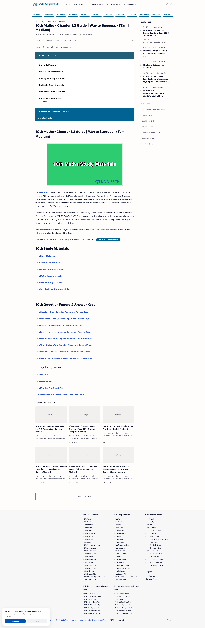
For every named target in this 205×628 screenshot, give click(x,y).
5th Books (84, 14)
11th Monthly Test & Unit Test (126, 577)
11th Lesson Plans (121, 574)
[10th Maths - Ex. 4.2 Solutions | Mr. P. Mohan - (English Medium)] (118, 414)
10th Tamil (150, 519)
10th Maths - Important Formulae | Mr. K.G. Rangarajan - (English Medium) (50, 429)
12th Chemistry (89, 533)
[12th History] (158, 73)
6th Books (96, 14)
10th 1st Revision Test (154, 554)
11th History (119, 557)
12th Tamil (87, 519)
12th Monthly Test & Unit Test (95, 577)
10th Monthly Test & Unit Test (49, 388)
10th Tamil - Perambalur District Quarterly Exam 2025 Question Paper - (156, 33)
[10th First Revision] (160, 62)
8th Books (120, 14)
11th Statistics (120, 562)
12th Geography (90, 559)
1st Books (36, 14)
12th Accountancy (91, 548)
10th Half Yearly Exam (154, 548)
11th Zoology (119, 542)
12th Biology (88, 536)
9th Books (132, 14)
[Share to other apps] (70, 47)
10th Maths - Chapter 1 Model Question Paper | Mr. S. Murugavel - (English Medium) (84, 429)
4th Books (73, 14)
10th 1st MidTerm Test (154, 562)
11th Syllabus (120, 571)
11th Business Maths (122, 565)
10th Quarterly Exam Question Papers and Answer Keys (61, 312)
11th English (119, 522)
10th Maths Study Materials (51, 85)
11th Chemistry (120, 533)
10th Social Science (153, 530)
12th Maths (88, 528)
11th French (119, 525)
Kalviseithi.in (41, 192)
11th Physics (119, 530)
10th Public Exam (152, 551)
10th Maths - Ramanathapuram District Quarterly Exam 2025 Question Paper (154, 93)
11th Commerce (121, 551)
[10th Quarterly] (158, 27)
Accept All (15, 621)
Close (37, 621)
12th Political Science (92, 568)
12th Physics (88, 530)
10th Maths (150, 525)
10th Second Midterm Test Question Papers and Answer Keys (64, 358)
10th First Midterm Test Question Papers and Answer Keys (62, 351)
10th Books (144, 14)
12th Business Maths (91, 565)
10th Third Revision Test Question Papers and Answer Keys (63, 345)
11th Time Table (121, 580)
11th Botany (119, 539)
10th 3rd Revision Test (154, 559)
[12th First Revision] (160, 47)
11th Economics (120, 554)
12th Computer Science (93, 545)
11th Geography (121, 559)
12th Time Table (90, 580)
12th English (88, 522)
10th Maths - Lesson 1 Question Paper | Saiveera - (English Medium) (83, 469)
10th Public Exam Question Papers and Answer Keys (59, 325)
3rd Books (61, 14)
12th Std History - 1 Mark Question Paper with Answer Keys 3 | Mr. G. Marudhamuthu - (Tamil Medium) (156, 79)
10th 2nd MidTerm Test (154, 565)
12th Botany (88, 539)
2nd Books (49, 14)
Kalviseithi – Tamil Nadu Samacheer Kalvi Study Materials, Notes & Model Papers (77, 620)
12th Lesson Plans (90, 574)
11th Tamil (118, 519)
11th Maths (119, 528)
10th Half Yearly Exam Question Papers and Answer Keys (62, 318)
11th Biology (119, 536)
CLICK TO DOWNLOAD (108, 239)
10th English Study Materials (51, 78)
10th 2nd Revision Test (154, 557)
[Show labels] (147, 144)
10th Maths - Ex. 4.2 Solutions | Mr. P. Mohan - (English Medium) (118, 427)
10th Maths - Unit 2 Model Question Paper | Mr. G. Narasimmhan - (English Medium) (51, 469)
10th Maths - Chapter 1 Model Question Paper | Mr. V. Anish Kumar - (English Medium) (116, 469)
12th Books (168, 14)
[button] (167, 4)
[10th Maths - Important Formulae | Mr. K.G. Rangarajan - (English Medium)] (51, 414)
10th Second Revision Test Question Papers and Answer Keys (64, 338)
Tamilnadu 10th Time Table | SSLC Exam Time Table (59, 394)
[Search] (171, 4)
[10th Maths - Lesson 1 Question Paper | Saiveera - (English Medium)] (84, 455)
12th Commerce (90, 551)
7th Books (108, 14)
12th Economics (90, 554)
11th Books (156, 14)
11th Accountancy (121, 548)
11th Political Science (123, 568)
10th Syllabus (41, 374)
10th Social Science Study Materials (52, 289)
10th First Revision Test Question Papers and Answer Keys (62, 332)
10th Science (151, 528)
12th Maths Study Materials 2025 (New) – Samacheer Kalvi (155, 53)
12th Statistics (89, 562)
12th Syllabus (89, 571)
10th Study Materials (47, 65)
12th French (88, 525)
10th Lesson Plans (43, 381)
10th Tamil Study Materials (50, 71)
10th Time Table (152, 542)
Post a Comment (84, 496)
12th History (88, 557)
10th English (150, 522)
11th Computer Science (123, 545)
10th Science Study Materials (51, 91)
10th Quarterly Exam (153, 545)
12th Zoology (88, 542)
